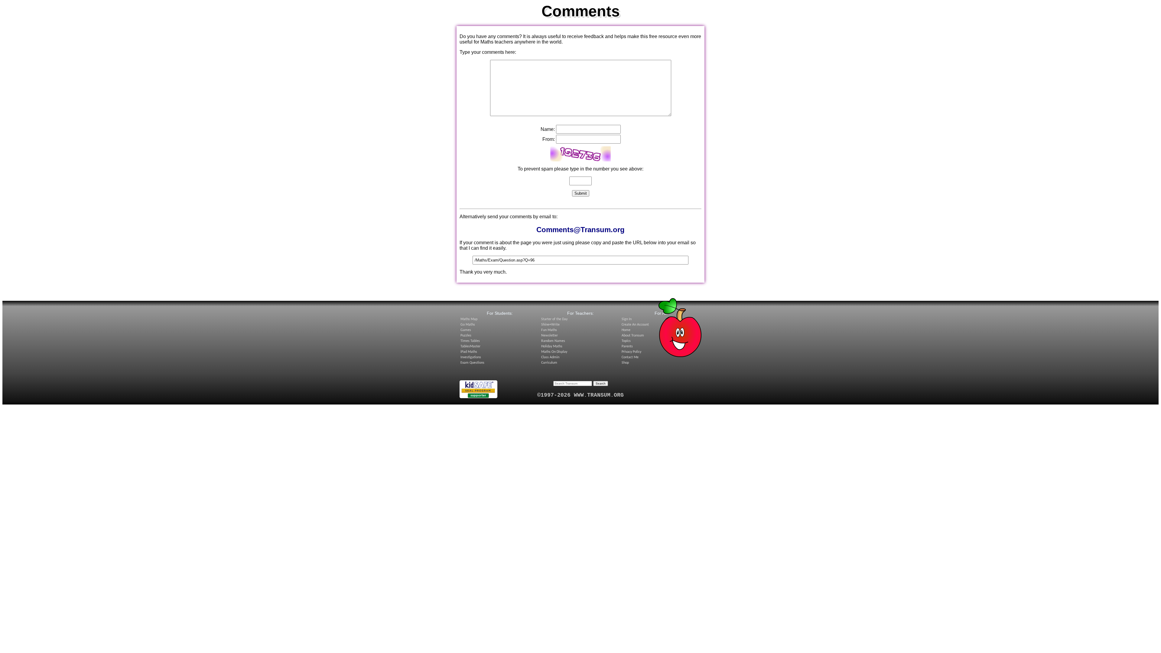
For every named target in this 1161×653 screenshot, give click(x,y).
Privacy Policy (631, 352)
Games (465, 330)
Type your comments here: (488, 52)
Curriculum (549, 363)
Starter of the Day (554, 319)
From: (548, 139)
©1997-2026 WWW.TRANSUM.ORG (580, 395)
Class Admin (550, 357)
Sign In (627, 319)
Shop (625, 363)
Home (626, 330)
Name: (548, 129)
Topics (626, 341)
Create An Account (635, 324)
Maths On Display (554, 352)
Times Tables (470, 341)
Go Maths (467, 324)
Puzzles (465, 335)
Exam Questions (472, 363)
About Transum (633, 335)
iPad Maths (468, 352)
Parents (627, 346)
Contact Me (630, 357)
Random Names (553, 341)
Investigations (470, 357)
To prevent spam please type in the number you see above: (580, 168)
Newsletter (549, 335)
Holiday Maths (551, 346)
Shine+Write (550, 324)
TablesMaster (470, 346)
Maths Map (468, 319)
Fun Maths (549, 330)
